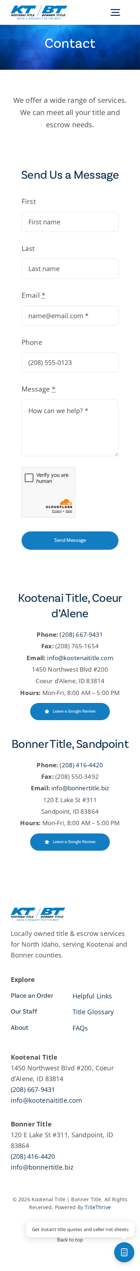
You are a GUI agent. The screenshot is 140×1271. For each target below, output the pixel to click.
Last (28, 248)
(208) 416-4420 (81, 765)
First (29, 201)
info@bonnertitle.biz (80, 788)
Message (38, 389)
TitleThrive (98, 1207)
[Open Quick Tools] (124, 1252)
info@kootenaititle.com (80, 658)
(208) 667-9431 (81, 634)
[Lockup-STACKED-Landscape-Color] (39, 8)
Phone (32, 342)
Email (33, 295)
